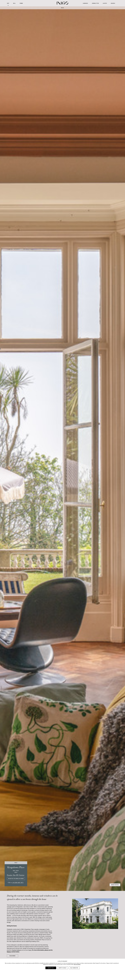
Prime (21, 3)
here (30, 950)
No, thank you (74, 967)
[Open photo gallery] (62, 448)
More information (77, 964)
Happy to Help (62, 967)
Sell (14, 3)
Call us (15, 883)
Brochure (21, 875)
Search (113, 3)
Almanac (85, 3)
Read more (12, 955)
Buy (8, 3)
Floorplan (9, 875)
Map (14, 875)
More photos (115, 884)
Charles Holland (16, 950)
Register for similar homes (16, 878)
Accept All (51, 967)
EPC (17, 875)
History (9, 952)
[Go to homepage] (62, 3)
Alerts (105, 3)
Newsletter (95, 3)
